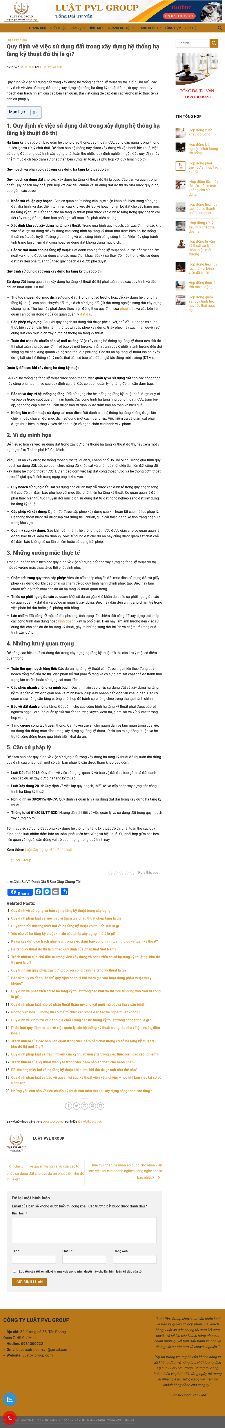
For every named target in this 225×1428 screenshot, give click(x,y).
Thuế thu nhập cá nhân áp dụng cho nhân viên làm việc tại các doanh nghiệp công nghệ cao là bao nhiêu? (125, 1171)
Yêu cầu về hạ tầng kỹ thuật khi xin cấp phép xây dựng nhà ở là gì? (63, 934)
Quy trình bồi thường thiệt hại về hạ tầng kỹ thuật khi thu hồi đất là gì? (66, 926)
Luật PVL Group (51, 67)
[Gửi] (214, 43)
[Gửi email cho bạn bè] (84, 1106)
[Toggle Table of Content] (32, 112)
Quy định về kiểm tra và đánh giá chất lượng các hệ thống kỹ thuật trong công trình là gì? (81, 1020)
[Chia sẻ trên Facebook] (68, 1106)
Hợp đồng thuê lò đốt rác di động (202, 285)
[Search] (220, 27)
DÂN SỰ (76, 28)
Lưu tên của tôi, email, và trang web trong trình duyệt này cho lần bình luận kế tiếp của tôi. (81, 1271)
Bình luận (19, 1213)
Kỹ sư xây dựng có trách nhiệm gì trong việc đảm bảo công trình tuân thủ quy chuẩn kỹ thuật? (84, 941)
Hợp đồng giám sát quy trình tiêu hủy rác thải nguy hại (202, 303)
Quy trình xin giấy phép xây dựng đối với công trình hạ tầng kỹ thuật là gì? (68, 970)
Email (67, 1251)
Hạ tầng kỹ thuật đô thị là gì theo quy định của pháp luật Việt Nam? (63, 949)
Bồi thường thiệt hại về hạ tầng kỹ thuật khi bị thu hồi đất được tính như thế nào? (74, 1070)
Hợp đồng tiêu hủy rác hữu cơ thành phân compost (203, 208)
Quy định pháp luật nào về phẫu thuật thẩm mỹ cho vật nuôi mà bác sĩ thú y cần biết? (78, 1004)
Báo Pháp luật (61, 850)
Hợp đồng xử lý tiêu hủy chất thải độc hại (202, 227)
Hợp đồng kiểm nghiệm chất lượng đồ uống (203, 149)
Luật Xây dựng (36, 850)
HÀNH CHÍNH (148, 28)
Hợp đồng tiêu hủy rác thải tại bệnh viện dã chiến (203, 268)
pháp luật (127, 309)
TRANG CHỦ (37, 28)
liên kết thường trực (90, 1121)
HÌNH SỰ (95, 28)
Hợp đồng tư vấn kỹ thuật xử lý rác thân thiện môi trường (202, 247)
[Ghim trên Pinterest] (92, 1106)
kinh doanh (66, 621)
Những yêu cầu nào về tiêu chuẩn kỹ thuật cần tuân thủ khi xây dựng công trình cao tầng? (81, 1091)
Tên (15, 1251)
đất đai (85, 314)
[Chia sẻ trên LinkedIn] (100, 1106)
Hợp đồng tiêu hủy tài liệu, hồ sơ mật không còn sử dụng (203, 188)
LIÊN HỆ (190, 28)
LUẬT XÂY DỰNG (17, 40)
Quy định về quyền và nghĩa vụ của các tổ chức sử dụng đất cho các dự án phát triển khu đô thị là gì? (45, 1172)
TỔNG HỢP (173, 28)
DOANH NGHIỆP (119, 28)
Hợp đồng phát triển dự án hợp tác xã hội (203, 167)
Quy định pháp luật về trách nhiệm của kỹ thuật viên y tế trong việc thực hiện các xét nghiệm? (84, 1054)
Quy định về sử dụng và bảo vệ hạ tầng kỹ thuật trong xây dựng (61, 911)
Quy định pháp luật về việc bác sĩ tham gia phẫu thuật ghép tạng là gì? (66, 918)
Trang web (120, 1251)
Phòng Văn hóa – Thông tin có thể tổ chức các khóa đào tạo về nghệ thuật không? (75, 1012)
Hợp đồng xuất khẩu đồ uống (200, 132)
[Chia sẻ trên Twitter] (76, 1106)
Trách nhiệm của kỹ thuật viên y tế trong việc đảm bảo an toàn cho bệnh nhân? (73, 1062)
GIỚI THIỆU (58, 28)
